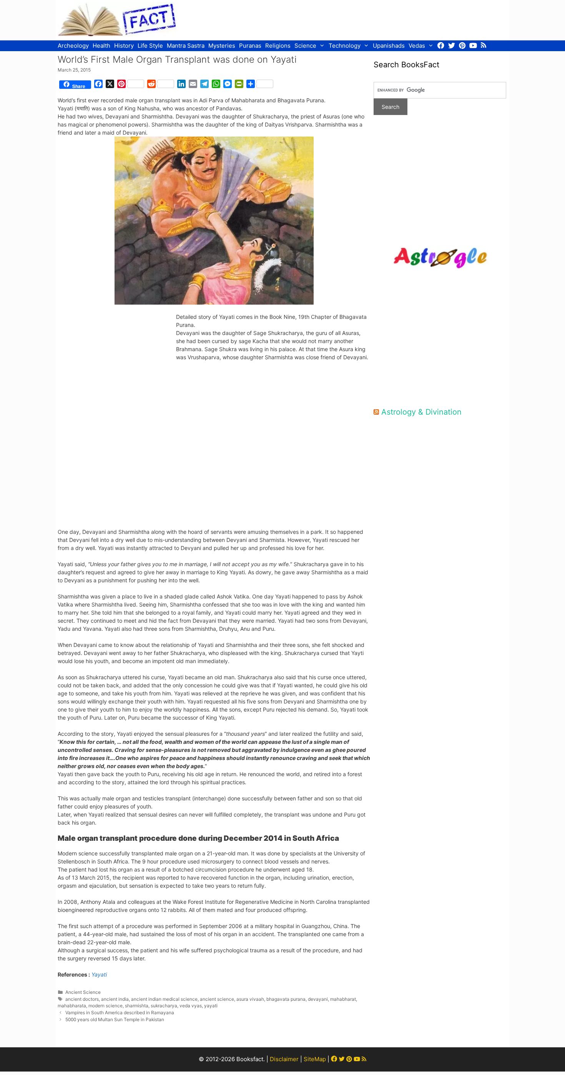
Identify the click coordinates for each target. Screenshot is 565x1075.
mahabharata (72, 1005)
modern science (105, 1005)
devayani (318, 999)
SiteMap (315, 1059)
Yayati (99, 974)
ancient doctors (82, 999)
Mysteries (221, 45)
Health (101, 45)
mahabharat (343, 999)
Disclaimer (284, 1059)
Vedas (417, 45)
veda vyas (190, 1005)
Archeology (73, 45)
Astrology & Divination (421, 412)
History (124, 45)
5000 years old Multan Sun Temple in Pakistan (114, 1019)
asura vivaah (250, 999)
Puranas (250, 45)
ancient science (217, 999)
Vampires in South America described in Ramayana (119, 1012)
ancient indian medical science (164, 999)
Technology (345, 45)
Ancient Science (83, 992)
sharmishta (136, 1005)
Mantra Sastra (185, 45)
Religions (278, 45)
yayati (211, 1005)
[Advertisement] (367, 19)
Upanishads (389, 45)
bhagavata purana (286, 999)
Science (305, 45)
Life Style (150, 45)
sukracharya (164, 1005)
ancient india (115, 999)
